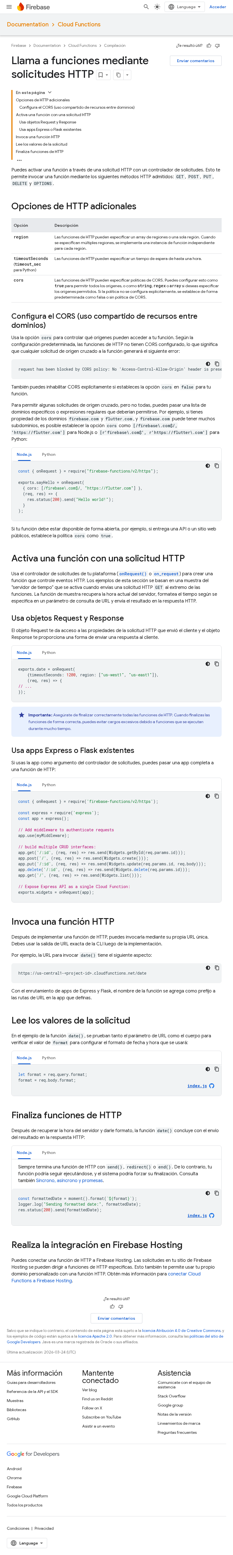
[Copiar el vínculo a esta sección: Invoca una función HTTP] (120, 922)
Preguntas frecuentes (177, 1432)
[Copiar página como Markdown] (118, 75)
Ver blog (89, 1389)
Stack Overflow (172, 1396)
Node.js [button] (24, 454)
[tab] (24, 454)
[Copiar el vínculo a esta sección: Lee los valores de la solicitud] (136, 1021)
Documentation (28, 24)
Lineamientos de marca (179, 1423)
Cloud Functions (79, 24)
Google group (170, 1405)
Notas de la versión (175, 1414)
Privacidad (44, 1528)
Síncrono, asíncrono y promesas (69, 1180)
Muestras (15, 1400)
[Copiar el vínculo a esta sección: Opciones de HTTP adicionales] (142, 206)
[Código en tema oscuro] (208, 363)
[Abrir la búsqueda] (146, 6)
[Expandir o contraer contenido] (49, 92)
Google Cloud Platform (27, 1496)
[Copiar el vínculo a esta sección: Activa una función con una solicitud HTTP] (190, 559)
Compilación (115, 45)
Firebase (18, 45)
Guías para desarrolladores (31, 1382)
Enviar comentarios (196, 60)
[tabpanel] (116, 491)
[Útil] (209, 45)
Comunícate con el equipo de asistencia (184, 1385)
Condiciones (18, 1528)
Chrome (14, 1477)
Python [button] (48, 454)
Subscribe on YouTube (101, 1417)
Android (14, 1468)
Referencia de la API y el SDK (32, 1391)
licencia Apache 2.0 (95, 1336)
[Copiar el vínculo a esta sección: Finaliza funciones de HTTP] (127, 1116)
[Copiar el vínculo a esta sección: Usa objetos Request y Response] (129, 618)
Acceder (217, 6)
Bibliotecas (16, 1409)
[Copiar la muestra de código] (217, 363)
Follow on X (92, 1408)
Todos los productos (24, 1505)
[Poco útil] (217, 45)
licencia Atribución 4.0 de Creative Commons (181, 1330)
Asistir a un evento (98, 1426)
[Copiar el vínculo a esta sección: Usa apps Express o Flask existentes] (140, 751)
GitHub (13, 1418)
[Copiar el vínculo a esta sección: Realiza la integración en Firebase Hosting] (188, 1245)
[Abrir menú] (9, 7)
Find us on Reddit (97, 1398)
